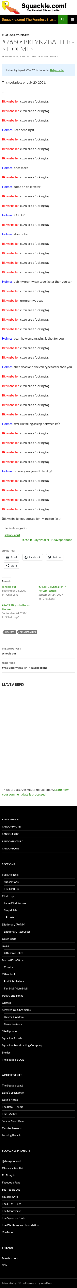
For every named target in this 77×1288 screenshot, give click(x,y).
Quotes (6, 1002)
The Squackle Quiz (13, 1059)
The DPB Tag (11, 889)
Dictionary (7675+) (13, 924)
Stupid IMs (22, 35)
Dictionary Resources (17, 931)
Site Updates (9, 1031)
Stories (6, 1052)
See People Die (11, 1189)
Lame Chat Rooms (15, 903)
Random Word (11, 826)
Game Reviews (13, 1024)
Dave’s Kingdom (14, 1017)
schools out (12, 535)
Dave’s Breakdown (13, 1092)
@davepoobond (11, 1161)
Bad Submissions (14, 981)
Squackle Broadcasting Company (22, 1045)
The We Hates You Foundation (20, 1225)
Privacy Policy (9, 1283)
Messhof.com (10, 1258)
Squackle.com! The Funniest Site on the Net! (30, 19)
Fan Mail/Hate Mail (16, 988)
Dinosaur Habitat (12, 1168)
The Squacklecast (12, 1085)
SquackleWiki (10, 1196)
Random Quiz (10, 848)
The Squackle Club (13, 1218)
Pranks (10, 917)
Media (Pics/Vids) (12, 960)
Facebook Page (11, 1182)
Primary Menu (72, 19)
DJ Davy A (8, 1175)
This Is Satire (9, 1114)
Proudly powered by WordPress (35, 1283)
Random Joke (10, 833)
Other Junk (9, 974)
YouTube (7, 1232)
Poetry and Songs (12, 995)
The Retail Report (12, 1106)
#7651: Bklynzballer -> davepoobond (47, 539)
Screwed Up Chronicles (16, 1009)
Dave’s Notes (10, 1099)
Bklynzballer (57, 70)
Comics (8, 967)
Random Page (10, 819)
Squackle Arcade (12, 1038)
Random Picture (12, 841)
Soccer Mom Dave (13, 1121)
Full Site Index (10, 874)
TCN (5, 1265)
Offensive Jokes (13, 953)
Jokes (5, 945)
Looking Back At (12, 1135)
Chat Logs (8, 35)
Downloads (9, 938)
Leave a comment (49, 56)
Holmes (31, 56)
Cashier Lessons (12, 1128)
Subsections (11, 881)
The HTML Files (11, 1203)
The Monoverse (11, 1211)
